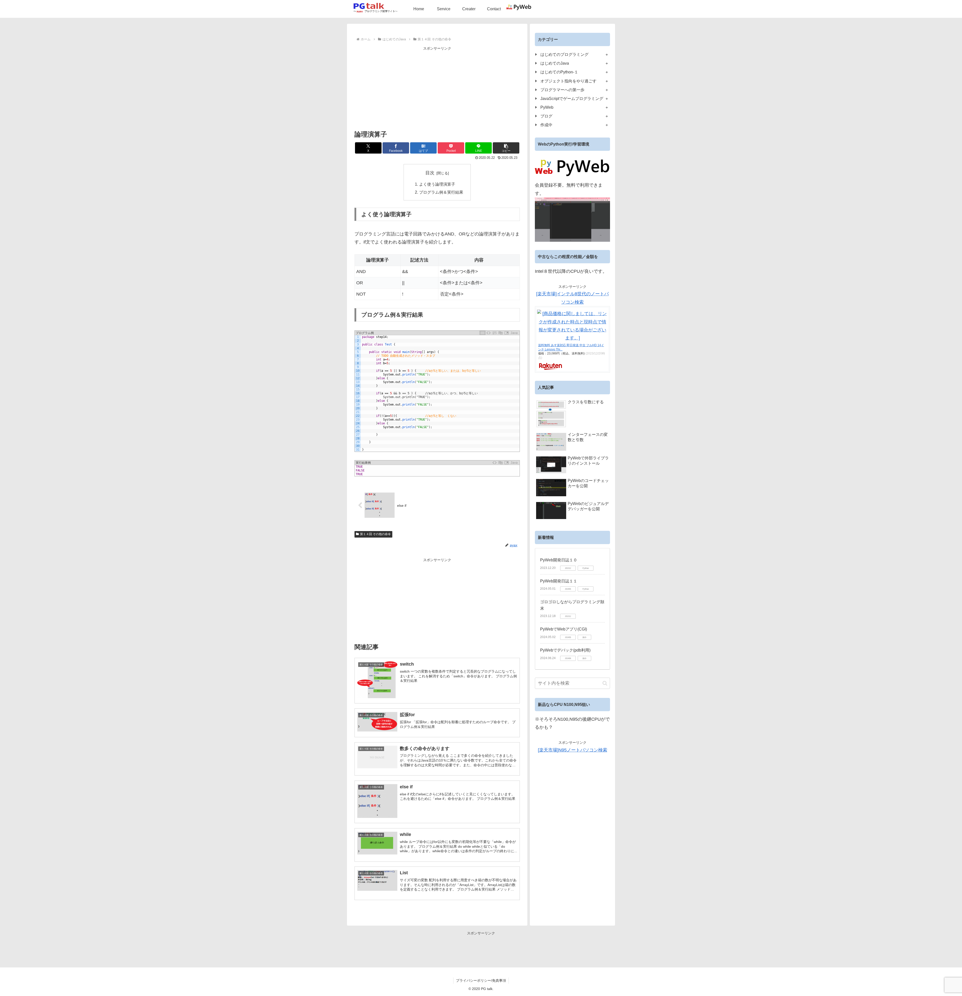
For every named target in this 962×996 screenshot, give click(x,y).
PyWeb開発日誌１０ (558, 560)
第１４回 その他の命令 (375, 534)
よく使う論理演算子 (437, 184)
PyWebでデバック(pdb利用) (565, 650)
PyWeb (546, 107)
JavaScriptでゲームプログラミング (571, 98)
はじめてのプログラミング (564, 54)
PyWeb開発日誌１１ (558, 581)
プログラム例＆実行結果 (441, 192)
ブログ (546, 116)
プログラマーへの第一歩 (562, 89)
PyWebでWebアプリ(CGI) (563, 629)
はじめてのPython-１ (559, 72)
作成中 (546, 124)
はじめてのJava (554, 63)
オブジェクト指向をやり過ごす (568, 81)
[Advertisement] (437, 87)
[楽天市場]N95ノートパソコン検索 (572, 750)
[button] (506, 148)
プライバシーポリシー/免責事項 (481, 980)
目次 (429, 172)
